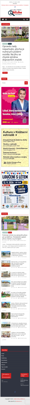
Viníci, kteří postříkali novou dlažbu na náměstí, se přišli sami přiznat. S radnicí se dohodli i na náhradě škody (19, 284)
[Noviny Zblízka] (2, 19)
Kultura (3, 364)
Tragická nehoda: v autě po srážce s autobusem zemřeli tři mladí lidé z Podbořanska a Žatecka (19, 254)
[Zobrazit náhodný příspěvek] (27, 19)
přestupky (4, 63)
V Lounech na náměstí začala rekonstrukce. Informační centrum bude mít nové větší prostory (18, 274)
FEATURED (5, 43)
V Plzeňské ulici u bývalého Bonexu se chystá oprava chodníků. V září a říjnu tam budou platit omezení (19, 325)
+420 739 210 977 (24, 385)
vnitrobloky (13, 63)
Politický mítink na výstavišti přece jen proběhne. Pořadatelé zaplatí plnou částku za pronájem (14, 237)
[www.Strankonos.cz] (18, 401)
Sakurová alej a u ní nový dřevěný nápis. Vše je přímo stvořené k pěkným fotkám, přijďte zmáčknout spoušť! (18, 264)
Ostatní (3, 369)
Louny (10, 232)
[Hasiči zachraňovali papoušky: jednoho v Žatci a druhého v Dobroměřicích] (5, 313)
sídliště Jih (9, 63)
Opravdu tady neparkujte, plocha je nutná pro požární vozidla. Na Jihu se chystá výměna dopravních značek (13, 53)
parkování (21, 62)
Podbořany (4, 358)
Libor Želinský (14, 62)
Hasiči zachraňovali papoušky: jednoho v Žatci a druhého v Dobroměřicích (18, 315)
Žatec (10, 43)
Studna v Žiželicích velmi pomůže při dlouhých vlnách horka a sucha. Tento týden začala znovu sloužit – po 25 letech (19, 305)
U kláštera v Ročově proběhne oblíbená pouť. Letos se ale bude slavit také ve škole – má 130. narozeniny (18, 334)
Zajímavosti (4, 362)
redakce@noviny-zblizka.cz (24, 381)
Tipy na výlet (4, 367)
